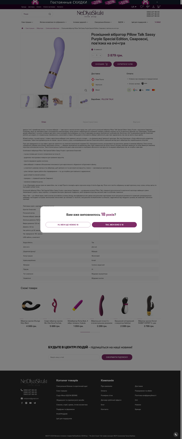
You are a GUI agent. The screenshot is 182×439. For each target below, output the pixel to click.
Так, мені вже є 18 (114, 225)
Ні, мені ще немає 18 (68, 225)
